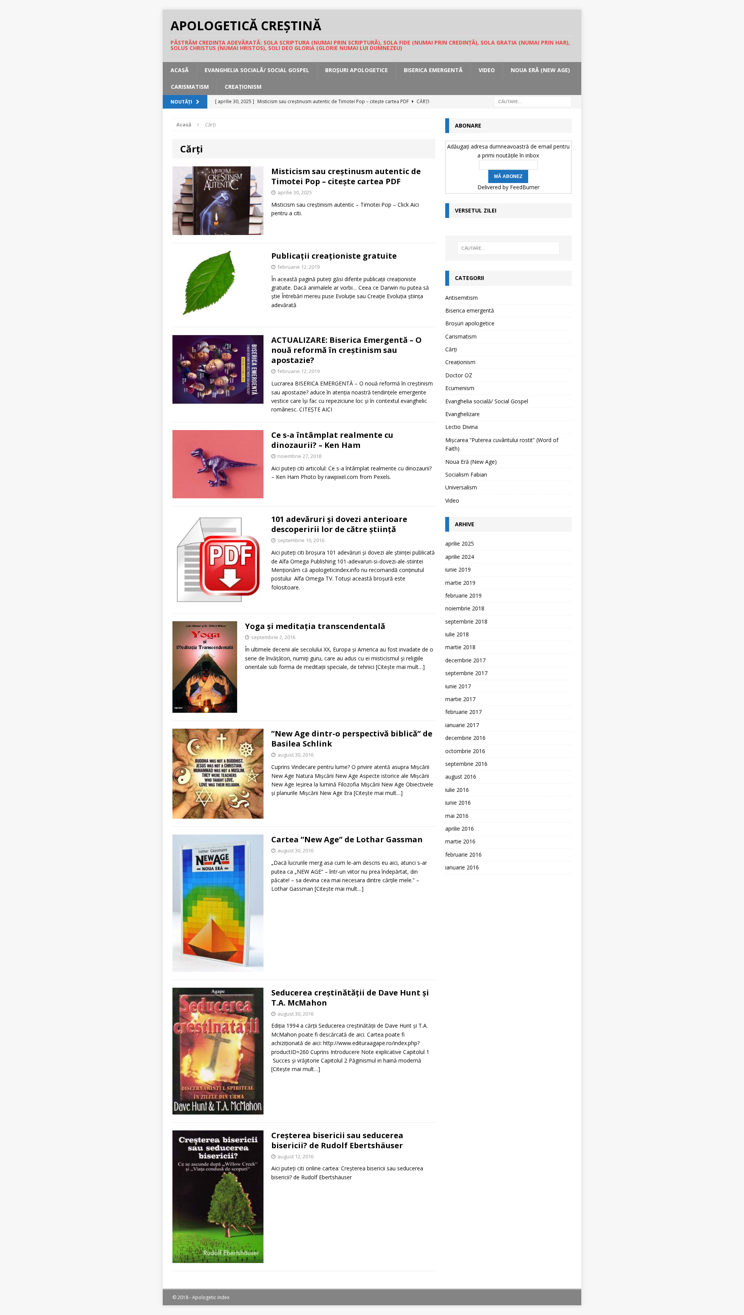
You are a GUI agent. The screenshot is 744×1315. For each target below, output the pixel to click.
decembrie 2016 (465, 737)
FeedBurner (524, 187)
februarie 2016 (463, 854)
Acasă (179, 70)
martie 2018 (460, 647)
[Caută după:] (533, 101)
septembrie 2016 (466, 763)
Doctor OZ (458, 375)
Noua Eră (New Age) (540, 70)
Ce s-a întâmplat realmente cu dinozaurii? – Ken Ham (332, 440)
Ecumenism (459, 388)
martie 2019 (460, 582)
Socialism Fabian (466, 474)
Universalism (461, 487)
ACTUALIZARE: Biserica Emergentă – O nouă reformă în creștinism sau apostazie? (346, 350)
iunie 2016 (458, 802)
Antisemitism (461, 297)
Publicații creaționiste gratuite (334, 256)
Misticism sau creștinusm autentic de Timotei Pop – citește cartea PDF (346, 176)
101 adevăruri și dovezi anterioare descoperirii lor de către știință (339, 524)
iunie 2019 (458, 569)
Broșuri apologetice (356, 70)
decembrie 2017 (465, 660)
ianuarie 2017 (462, 725)
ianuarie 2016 (462, 867)
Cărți (451, 349)
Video (487, 70)
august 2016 (460, 776)
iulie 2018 (457, 634)
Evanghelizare (462, 414)
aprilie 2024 (459, 556)
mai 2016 (456, 815)
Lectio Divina (461, 426)
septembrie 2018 (466, 621)
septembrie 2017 (466, 673)
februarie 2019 (463, 595)
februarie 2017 (463, 711)
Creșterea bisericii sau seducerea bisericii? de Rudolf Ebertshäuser (337, 1140)
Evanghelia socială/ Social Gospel (257, 70)
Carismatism (190, 86)
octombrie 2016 (465, 751)
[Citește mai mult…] (400, 666)
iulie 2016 (457, 789)
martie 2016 (460, 841)
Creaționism (243, 86)
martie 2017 (460, 699)
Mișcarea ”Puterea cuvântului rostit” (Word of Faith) (501, 444)
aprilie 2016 (459, 828)
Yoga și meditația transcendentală (315, 626)
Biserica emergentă (433, 70)
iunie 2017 (458, 686)
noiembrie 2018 (464, 608)
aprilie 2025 (459, 543)
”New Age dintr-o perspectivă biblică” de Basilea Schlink (351, 738)
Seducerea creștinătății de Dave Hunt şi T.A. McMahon (350, 997)
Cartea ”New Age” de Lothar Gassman (347, 839)
